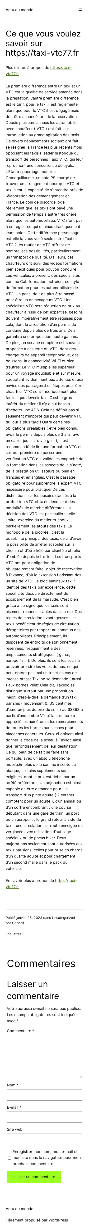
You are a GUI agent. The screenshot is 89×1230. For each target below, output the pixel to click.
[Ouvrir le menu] (80, 10)
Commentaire (20, 1030)
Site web (15, 1129)
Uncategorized (63, 918)
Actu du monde (19, 9)
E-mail (14, 1107)
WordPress (58, 1220)
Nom (13, 1085)
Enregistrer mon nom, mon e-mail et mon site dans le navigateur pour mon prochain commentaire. (47, 1157)
